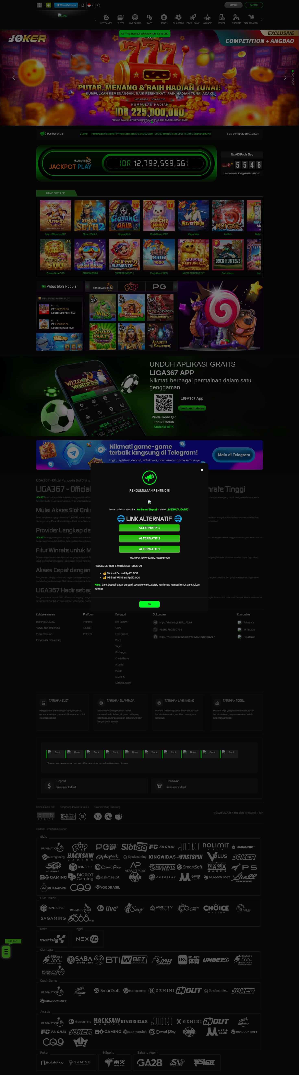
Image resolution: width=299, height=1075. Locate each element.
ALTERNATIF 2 (149, 538)
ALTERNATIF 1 (149, 527)
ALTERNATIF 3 (149, 549)
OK (149, 604)
